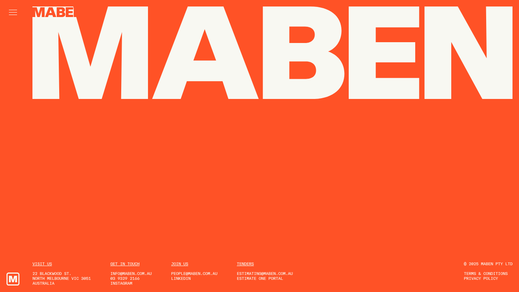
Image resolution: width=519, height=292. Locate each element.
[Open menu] (13, 12)
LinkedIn (181, 278)
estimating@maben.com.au (265, 273)
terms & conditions (486, 273)
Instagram (121, 283)
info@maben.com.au (131, 273)
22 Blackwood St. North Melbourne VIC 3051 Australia (61, 278)
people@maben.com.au (194, 273)
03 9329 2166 (124, 278)
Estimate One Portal (260, 278)
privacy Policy (481, 278)
